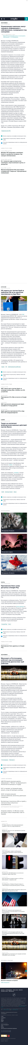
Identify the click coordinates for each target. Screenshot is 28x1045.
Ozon (9, 624)
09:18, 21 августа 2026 (5, 288)
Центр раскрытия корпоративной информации (9, 1028)
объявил (16, 472)
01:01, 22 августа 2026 (5, 421)
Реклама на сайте (4, 991)
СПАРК (2, 1016)
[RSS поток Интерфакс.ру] (8, 1031)
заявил (10, 465)
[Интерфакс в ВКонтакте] (6, 1031)
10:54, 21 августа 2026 (5, 656)
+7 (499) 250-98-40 (6, 1009)
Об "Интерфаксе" (9, 989)
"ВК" (23, 314)
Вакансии (21, 989)
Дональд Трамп (9, 492)
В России (3, 180)
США (3, 492)
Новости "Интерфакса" (5, 1024)
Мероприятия (11, 991)
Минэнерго (12, 760)
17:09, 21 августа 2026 (5, 181)
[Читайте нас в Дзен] (2, 1031)
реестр (23, 190)
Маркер (2, 1020)
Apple (3, 366)
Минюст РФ (10, 225)
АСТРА (2, 1021)
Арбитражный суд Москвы (14, 366)
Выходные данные (4, 1039)
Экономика (4, 23)
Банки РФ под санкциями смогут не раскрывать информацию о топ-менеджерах (14, 36)
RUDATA (2, 1027)
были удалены (20, 606)
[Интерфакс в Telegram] (4, 1031)
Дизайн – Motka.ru (4, 1041)
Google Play (4, 624)
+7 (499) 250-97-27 (15, 1009)
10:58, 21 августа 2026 (5, 583)
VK (6, 366)
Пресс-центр (15, 989)
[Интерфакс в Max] (10, 1031)
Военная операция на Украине (9, 980)
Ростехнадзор (5, 760)
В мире (3, 419)
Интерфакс (14, 19)
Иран (15, 492)
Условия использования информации (8, 1038)
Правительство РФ (6, 131)
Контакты (3, 989)
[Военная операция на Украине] (14, 978)
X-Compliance (3, 1017)
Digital (3, 582)
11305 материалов (5, 982)
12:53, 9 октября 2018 (5, 24)
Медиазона (4, 225)
